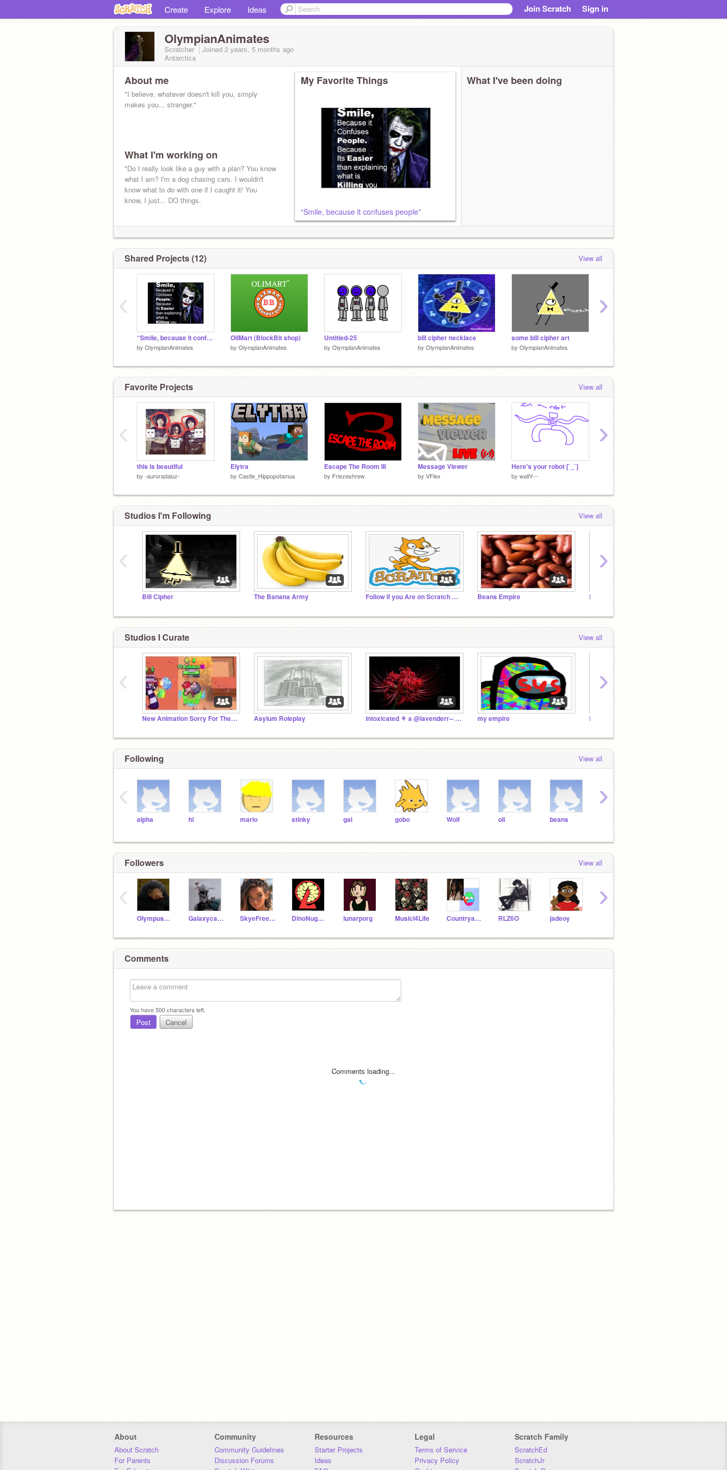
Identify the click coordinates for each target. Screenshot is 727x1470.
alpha (145, 819)
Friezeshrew (348, 476)
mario (249, 819)
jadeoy (560, 918)
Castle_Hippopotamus (266, 476)
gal (347, 819)
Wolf (453, 819)
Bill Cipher (158, 596)
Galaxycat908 (206, 918)
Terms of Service (441, 1449)
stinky (301, 819)
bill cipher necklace (447, 337)
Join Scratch (547, 8)
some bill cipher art (540, 337)
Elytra (239, 466)
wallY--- (529, 476)
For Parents (132, 1460)
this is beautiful (160, 466)
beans (559, 819)
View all (590, 258)
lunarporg (358, 918)
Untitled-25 (340, 337)
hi (191, 819)
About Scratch (136, 1449)
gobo (402, 819)
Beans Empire (499, 596)
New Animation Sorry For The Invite (190, 718)
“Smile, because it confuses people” (361, 211)
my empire (493, 718)
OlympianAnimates (169, 347)
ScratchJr (529, 1460)
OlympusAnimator (154, 918)
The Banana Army (281, 596)
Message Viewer (443, 466)
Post (143, 1022)
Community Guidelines (249, 1449)
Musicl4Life (412, 918)
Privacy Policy (437, 1460)
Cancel (176, 1022)
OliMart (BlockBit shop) (265, 337)
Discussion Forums (244, 1460)
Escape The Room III (355, 466)
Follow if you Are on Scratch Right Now (413, 596)
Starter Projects (339, 1449)
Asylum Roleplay (279, 718)
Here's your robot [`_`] (545, 466)
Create (176, 9)
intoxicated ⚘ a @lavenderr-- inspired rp (413, 718)
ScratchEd (531, 1449)
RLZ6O (508, 918)
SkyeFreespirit (258, 918)
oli (501, 819)
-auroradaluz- (162, 476)
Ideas (257, 9)
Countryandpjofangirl (464, 918)
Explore (217, 9)
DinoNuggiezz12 (309, 918)
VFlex (433, 476)
